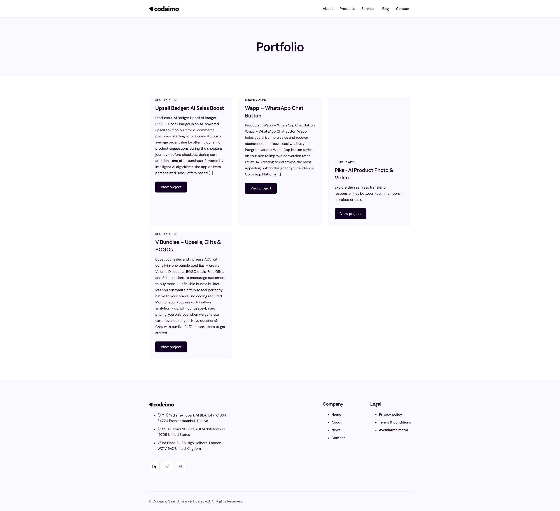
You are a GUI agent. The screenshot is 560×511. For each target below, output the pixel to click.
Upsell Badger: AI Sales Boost (189, 108)
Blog (385, 8)
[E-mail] (180, 466)
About (328, 8)
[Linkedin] (154, 466)
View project (171, 187)
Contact (403, 8)
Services (368, 8)
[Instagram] (167, 466)
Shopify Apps (165, 100)
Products (347, 8)
